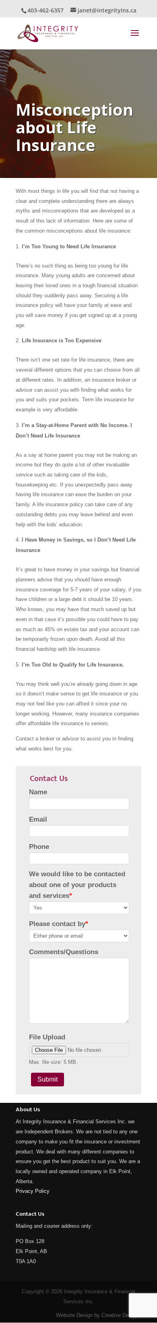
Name (38, 792)
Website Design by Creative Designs (98, 1315)
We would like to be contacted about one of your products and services (77, 885)
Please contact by (58, 924)
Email (38, 819)
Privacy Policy (33, 1191)
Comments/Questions (63, 952)
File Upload (47, 1037)
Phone (39, 847)
